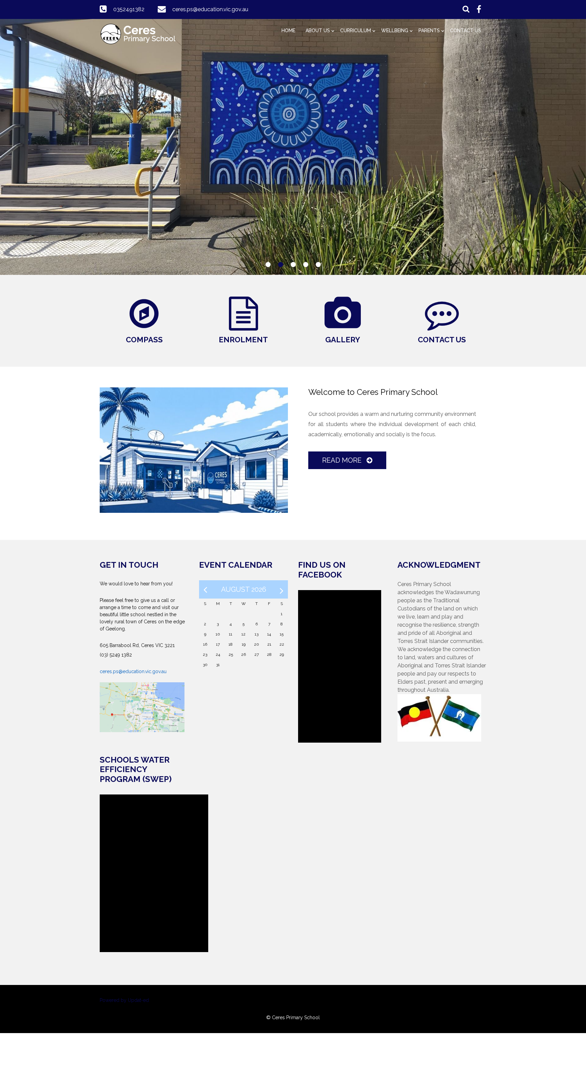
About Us (318, 30)
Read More (342, 460)
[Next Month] (282, 589)
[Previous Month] (205, 589)
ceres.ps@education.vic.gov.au (210, 9)
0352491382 (128, 9)
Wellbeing (394, 30)
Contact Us (465, 30)
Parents (429, 30)
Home (288, 30)
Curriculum (355, 30)
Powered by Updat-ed (124, 1000)
